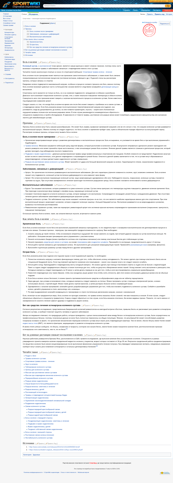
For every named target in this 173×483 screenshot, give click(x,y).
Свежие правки (8, 25)
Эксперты (157, 10)
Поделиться (164, 24)
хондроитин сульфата (99, 242)
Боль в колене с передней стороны (38, 418)
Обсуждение (33, 14)
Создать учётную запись (158, 1)
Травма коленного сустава (35, 358)
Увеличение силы (10, 64)
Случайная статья (9, 23)
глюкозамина (82, 242)
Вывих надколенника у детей (39, 427)
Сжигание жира (10, 59)
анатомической (45, 66)
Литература (9, 48)
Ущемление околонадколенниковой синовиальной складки (48, 401)
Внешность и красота (9, 69)
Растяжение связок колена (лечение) (39, 435)
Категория (27, 455)
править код (54, 62)
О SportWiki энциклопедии (51, 472)
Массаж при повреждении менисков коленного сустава (46, 375)
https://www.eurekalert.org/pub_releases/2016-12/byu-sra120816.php (55, 450)
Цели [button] (7, 54)
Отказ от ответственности (68, 472)
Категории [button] (8, 29)
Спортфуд (93, 463)
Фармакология (9, 43)
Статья (24, 14)
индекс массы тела (30, 323)
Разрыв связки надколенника (36, 381)
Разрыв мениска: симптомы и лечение (40, 386)
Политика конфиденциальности (33, 472)
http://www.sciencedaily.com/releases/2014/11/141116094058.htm (53, 447)
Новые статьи (7, 21)
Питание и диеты (10, 35)
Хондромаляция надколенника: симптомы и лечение (48, 421)
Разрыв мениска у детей (34, 389)
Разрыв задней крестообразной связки (43, 415)
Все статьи (6, 18)
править (44, 62)
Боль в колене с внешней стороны (38, 432)
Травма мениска (31, 146)
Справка (126, 10)
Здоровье (36, 455)
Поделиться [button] (9, 82)
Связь (135, 10)
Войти (170, 1)
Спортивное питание (9, 38)
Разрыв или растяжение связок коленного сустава (44, 162)
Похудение (8, 62)
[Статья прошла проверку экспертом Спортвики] (149, 30)
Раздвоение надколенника (35, 403)
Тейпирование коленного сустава (38, 367)
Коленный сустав (30, 66)
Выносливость (9, 66)
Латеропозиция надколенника (36, 398)
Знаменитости (9, 50)
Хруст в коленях (31, 364)
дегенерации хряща (109, 87)
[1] (66, 329)
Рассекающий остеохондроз (36, 392)
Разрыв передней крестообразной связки (44, 409)
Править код (159, 14)
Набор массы (9, 57)
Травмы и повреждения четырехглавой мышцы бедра (46, 395)
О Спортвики (7, 16)
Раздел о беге (30, 356)
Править (150, 14)
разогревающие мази (138, 245)
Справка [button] (8, 74)
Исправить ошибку (150, 22)
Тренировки (8, 41)
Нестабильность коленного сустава (38, 438)
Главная (6, 14)
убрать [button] (52, 23)
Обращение (145, 10)
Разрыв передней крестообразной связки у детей (47, 412)
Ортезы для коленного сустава (37, 370)
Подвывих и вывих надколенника (38, 154)
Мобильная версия (83, 472)
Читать (142, 14)
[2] (97, 346)
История (169, 14)
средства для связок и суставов (56, 242)
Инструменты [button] (9, 78)
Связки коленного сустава (35, 406)
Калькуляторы (9, 32)
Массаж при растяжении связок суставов (41, 372)
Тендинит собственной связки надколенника (45, 429)
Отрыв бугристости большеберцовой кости (41, 384)
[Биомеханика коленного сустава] (147, 88)
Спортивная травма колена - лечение (97, 72)
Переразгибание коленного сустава (39, 378)
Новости (168, 10)
